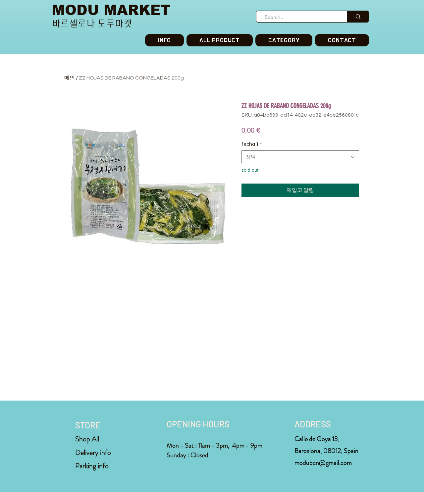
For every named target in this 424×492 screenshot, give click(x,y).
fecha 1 (251, 144)
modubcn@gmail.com (323, 462)
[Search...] (358, 16)
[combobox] (300, 156)
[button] (283, 40)
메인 (69, 78)
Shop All (87, 439)
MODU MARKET (111, 10)
